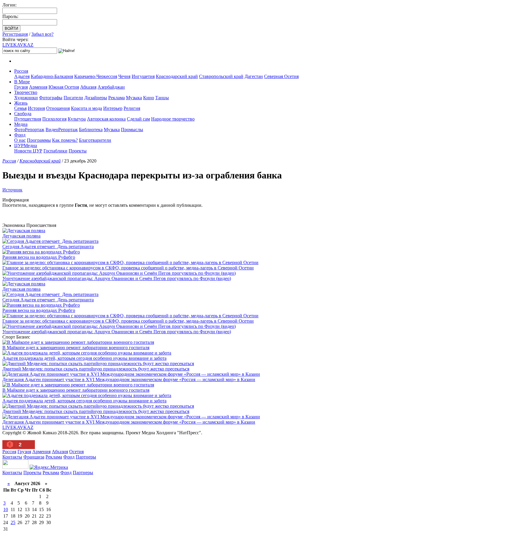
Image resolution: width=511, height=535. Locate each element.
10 (5, 509)
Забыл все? (42, 34)
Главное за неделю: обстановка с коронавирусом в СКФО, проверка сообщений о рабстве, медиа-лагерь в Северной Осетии (128, 267)
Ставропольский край (221, 76)
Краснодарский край (177, 76)
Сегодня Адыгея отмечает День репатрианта (48, 246)
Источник (12, 189)
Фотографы (50, 97)
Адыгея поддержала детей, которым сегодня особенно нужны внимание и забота (84, 358)
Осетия (76, 451)
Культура (77, 118)
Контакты (12, 456)
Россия (21, 71)
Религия (132, 108)
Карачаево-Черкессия (95, 76)
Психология (54, 118)
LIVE (17, 44)
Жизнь (21, 102)
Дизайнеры (95, 97)
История (36, 108)
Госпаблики (55, 150)
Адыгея (22, 76)
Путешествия (27, 118)
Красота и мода (86, 108)
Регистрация (15, 34)
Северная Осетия (281, 76)
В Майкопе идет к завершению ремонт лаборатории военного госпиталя (75, 347)
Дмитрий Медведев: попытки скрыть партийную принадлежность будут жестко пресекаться (95, 368)
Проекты (78, 150)
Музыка (134, 97)
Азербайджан (111, 87)
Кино (148, 97)
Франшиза (33, 456)
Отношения (58, 108)
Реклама (116, 97)
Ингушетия (143, 76)
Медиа (21, 124)
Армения (38, 87)
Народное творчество (173, 118)
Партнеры (86, 456)
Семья (20, 108)
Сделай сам (138, 118)
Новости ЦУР (28, 150)
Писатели (73, 97)
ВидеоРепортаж (62, 129)
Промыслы (132, 129)
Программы (39, 140)
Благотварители (95, 140)
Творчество (25, 92)
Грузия (21, 87)
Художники (26, 97)
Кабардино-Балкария (52, 76)
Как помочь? (65, 140)
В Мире (22, 81)
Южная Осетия (63, 87)
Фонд (19, 134)
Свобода (22, 113)
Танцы (162, 97)
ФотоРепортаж (29, 129)
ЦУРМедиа (25, 145)
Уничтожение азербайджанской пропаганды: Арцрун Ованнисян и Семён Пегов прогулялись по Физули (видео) (116, 278)
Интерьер (112, 108)
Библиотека (91, 129)
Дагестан (254, 76)
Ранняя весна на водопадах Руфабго (38, 257)
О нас (20, 140)
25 (13, 522)
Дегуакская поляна (21, 235)
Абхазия (88, 87)
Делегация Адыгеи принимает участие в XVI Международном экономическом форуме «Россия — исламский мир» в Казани (128, 379)
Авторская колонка (106, 118)
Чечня (124, 76)
